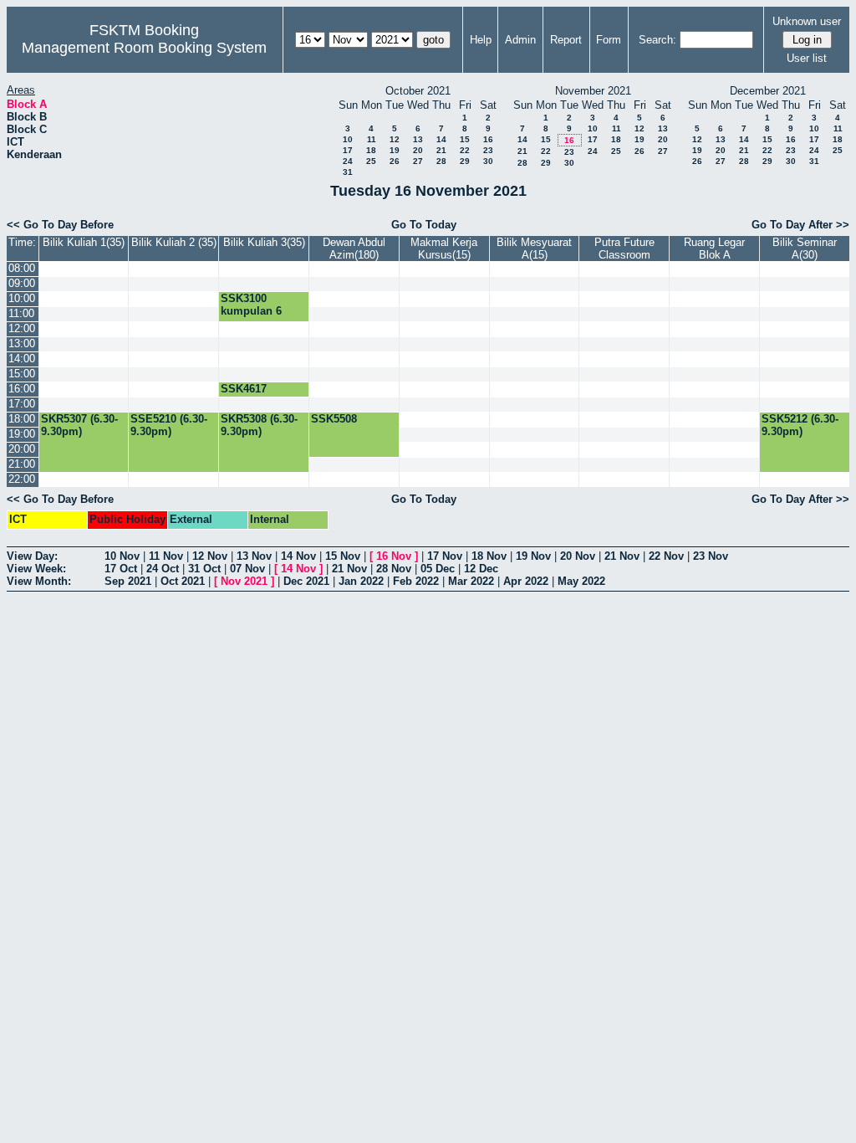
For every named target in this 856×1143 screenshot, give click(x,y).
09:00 (21, 283)
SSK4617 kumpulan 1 (251, 394)
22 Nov (666, 556)
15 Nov (342, 556)
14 (441, 139)
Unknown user (806, 21)
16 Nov (393, 556)
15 (465, 139)
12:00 (21, 328)
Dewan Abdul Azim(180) (354, 248)
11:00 (21, 313)
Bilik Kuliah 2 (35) (174, 242)
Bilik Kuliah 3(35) (264, 242)
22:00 (21, 479)
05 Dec (437, 568)
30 (488, 161)
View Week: (36, 568)
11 (371, 139)
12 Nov (209, 556)
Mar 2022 (471, 581)
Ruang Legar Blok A (714, 248)
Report (566, 39)
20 (418, 150)
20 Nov (577, 556)
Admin (520, 39)
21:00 (21, 464)
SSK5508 (334, 419)
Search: (657, 39)
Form (608, 39)
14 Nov (298, 556)
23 (488, 150)
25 (371, 161)
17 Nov (444, 556)
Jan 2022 (361, 581)
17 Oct (120, 568)
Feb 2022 (416, 581)
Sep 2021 (127, 581)
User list (807, 58)
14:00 (21, 358)
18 (371, 150)
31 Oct (204, 568)
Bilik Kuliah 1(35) (84, 242)
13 (418, 139)
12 (395, 139)
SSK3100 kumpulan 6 (251, 304)
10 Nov (122, 556)
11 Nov (166, 556)
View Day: (32, 556)
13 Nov (254, 556)
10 (348, 139)
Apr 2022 (525, 581)
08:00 (21, 268)
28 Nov (393, 568)
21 (441, 150)
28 (441, 161)
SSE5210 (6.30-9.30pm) (168, 425)
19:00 (21, 434)
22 (465, 150)
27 (418, 161)
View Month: (39, 581)
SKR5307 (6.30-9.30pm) (79, 425)
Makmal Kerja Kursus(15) (443, 248)
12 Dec (481, 568)
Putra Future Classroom (624, 248)
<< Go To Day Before (60, 224)
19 (395, 150)
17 (348, 150)
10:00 (21, 298)
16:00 (21, 388)
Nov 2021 (244, 581)
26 (395, 161)
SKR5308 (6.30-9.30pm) (259, 425)
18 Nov (489, 556)
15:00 (21, 373)
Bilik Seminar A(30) (804, 248)
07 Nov (247, 568)
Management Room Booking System (144, 47)
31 (348, 172)
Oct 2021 (182, 581)
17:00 (21, 403)
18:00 (21, 419)
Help (481, 39)
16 (488, 139)
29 (465, 161)
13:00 (21, 343)
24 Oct (162, 568)
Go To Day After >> (800, 224)
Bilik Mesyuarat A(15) (534, 248)
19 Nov (533, 556)
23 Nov (710, 556)
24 (348, 161)
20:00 (21, 449)
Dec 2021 (306, 581)
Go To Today (423, 224)
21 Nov (621, 556)
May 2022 (581, 581)
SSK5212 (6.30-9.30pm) (800, 425)
